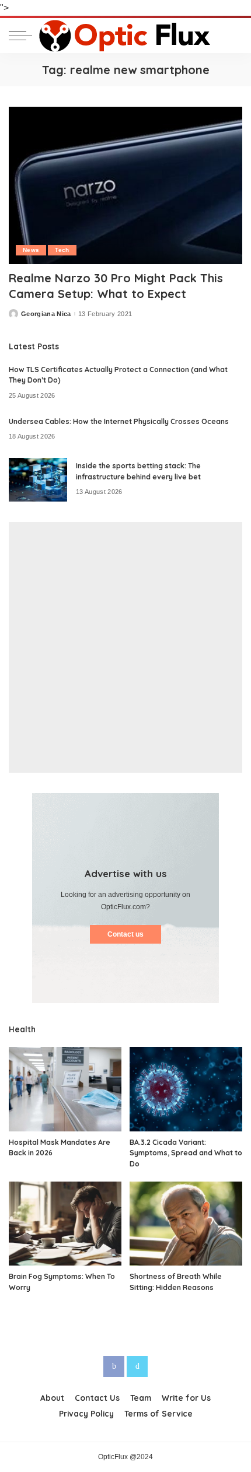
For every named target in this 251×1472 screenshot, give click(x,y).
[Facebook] (113, 1366)
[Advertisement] (125, 647)
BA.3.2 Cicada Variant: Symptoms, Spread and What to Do (186, 1153)
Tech (62, 250)
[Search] (233, 35)
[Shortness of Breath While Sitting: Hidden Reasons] (186, 1224)
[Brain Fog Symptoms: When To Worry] (65, 1224)
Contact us (125, 934)
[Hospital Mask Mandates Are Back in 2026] (65, 1089)
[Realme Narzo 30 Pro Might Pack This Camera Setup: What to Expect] (125, 185)
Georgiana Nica (46, 314)
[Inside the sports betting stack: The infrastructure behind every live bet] (38, 480)
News (31, 250)
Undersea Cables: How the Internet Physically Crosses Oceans (119, 421)
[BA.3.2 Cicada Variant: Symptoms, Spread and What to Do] (186, 1089)
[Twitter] (137, 1366)
